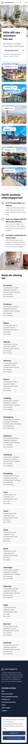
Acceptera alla (14, 733)
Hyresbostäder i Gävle (9, 532)
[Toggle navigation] (26, 2)
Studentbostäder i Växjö (10, 612)
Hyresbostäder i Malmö (10, 325)
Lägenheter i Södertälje (10, 572)
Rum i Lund (6, 503)
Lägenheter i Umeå (8, 515)
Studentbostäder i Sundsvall (11, 649)
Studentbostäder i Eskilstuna (11, 442)
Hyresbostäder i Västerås (10, 363)
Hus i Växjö (6, 614)
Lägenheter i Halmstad (10, 591)
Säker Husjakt (6, 708)
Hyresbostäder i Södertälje (11, 570)
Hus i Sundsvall (7, 651)
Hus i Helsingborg (8, 426)
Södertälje (7, 567)
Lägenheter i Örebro (9, 384)
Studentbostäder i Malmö (10, 330)
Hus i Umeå (6, 520)
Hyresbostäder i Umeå (9, 513)
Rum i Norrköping (8, 484)
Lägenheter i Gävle (8, 534)
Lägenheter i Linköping (9, 403)
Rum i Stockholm (8, 296)
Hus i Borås (6, 557)
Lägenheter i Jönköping (10, 459)
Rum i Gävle (6, 541)
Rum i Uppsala (7, 353)
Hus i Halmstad (7, 595)
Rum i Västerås (7, 372)
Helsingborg (8, 417)
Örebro (16, 56)
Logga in (4, 710)
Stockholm (6, 54)
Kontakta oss (6, 699)
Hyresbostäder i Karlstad (10, 626)
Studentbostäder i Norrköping (11, 480)
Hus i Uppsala (7, 350)
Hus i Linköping (7, 407)
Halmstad (7, 586)
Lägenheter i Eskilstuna (10, 440)
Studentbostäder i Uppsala (11, 348)
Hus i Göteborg (7, 313)
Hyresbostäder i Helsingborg (11, 419)
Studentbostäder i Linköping (11, 405)
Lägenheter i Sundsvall (9, 647)
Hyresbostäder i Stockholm (11, 288)
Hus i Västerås (7, 369)
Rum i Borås (6, 560)
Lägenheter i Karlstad (9, 628)
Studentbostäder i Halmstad (11, 593)
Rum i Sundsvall (8, 654)
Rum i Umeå (6, 522)
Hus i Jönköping (7, 463)
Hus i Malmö (7, 332)
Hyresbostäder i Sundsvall (10, 645)
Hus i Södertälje (7, 576)
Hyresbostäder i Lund (9, 494)
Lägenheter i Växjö (8, 609)
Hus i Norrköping (8, 482)
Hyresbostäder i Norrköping (11, 476)
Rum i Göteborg (8, 315)
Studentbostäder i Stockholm (11, 292)
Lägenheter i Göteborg (9, 309)
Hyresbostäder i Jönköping (11, 457)
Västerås (11, 56)
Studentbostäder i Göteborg (11, 311)
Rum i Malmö (7, 334)
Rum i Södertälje (8, 578)
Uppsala (5, 56)
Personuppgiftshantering (10, 696)
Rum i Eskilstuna (8, 447)
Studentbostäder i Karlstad (11, 630)
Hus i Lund (6, 501)
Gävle (5, 530)
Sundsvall (7, 643)
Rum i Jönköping (8, 466)
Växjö (5, 605)
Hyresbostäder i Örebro (10, 382)
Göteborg (13, 54)
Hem (3, 691)
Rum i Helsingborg (8, 428)
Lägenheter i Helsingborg (10, 421)
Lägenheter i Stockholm (10, 290)
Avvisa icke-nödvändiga (14, 738)
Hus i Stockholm (8, 294)
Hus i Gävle (6, 539)
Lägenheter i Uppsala (9, 346)
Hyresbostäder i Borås (9, 551)
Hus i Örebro (7, 388)
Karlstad (6, 624)
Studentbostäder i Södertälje (11, 574)
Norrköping (7, 473)
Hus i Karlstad (7, 633)
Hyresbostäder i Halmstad (11, 588)
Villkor (4, 705)
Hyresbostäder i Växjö (9, 607)
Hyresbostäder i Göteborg (10, 306)
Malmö (19, 54)
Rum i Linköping (8, 409)
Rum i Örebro (7, 390)
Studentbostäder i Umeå (10, 518)
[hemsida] (10, 669)
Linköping (7, 398)
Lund (5, 492)
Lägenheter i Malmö (9, 327)
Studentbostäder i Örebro (10, 386)
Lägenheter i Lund (8, 497)
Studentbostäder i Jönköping (11, 461)
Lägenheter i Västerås (9, 365)
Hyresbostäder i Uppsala (10, 344)
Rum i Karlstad (7, 635)
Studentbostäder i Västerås (11, 367)
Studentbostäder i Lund (10, 499)
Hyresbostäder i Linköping (10, 400)
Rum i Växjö (6, 616)
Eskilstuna (7, 436)
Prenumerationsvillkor (9, 702)
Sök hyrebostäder (7, 694)
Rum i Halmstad (8, 597)
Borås (5, 549)
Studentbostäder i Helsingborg (12, 424)
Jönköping (7, 455)
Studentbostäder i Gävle (10, 536)
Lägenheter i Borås (8, 553)
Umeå (5, 511)
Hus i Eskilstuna (7, 445)
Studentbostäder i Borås (10, 555)
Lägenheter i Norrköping (10, 478)
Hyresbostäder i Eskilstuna (11, 438)
